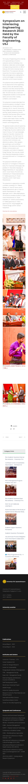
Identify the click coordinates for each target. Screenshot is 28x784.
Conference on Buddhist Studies (12, 730)
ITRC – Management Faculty (10, 672)
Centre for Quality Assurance (11, 690)
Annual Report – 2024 (9, 647)
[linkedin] (5, 778)
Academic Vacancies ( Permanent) (14, 533)
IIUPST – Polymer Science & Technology (14, 728)
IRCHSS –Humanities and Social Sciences (14, 722)
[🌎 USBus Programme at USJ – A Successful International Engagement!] (10, 563)
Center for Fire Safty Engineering (12, 703)
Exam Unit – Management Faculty (12, 675)
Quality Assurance (16, 2)
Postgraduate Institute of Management (14, 670)
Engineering (8, 49)
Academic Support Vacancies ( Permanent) (13, 528)
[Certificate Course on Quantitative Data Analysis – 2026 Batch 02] (10, 472)
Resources (20, 3)
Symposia (16, 51)
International (13, 3)
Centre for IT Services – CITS (11, 659)
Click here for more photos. (10, 211)
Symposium (12, 54)
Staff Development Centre (10, 682)
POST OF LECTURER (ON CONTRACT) (12, 505)
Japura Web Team (13, 776)
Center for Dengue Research (11, 665)
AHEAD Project (7, 687)
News (4, 51)
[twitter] (8, 778)
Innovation (6, 3)
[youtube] (11, 778)
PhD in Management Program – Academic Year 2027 (14, 481)
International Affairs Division (11, 697)
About (4, 2)
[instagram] (13, 778)
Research (9, 51)
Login (22, 2)
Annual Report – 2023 (9, 644)
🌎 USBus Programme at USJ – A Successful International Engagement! (14, 556)
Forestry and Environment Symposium (13, 715)
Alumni (8, 2)
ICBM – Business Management (11, 725)
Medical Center (11, 5)
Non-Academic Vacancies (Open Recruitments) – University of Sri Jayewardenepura (14, 500)
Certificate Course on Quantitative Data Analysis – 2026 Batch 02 (14, 464)
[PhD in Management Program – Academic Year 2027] (10, 490)
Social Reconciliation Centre (10, 700)
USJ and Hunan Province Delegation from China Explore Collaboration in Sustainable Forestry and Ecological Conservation (15, 538)
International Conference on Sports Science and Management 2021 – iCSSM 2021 (14, 751)
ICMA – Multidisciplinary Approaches (13, 733)
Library (18, 5)
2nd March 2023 (7, 48)
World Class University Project (11, 685)
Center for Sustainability (9, 667)
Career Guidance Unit (9, 662)
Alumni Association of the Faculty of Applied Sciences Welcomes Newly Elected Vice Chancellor (15, 511)
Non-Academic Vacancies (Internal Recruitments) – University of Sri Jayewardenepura (14, 458)
